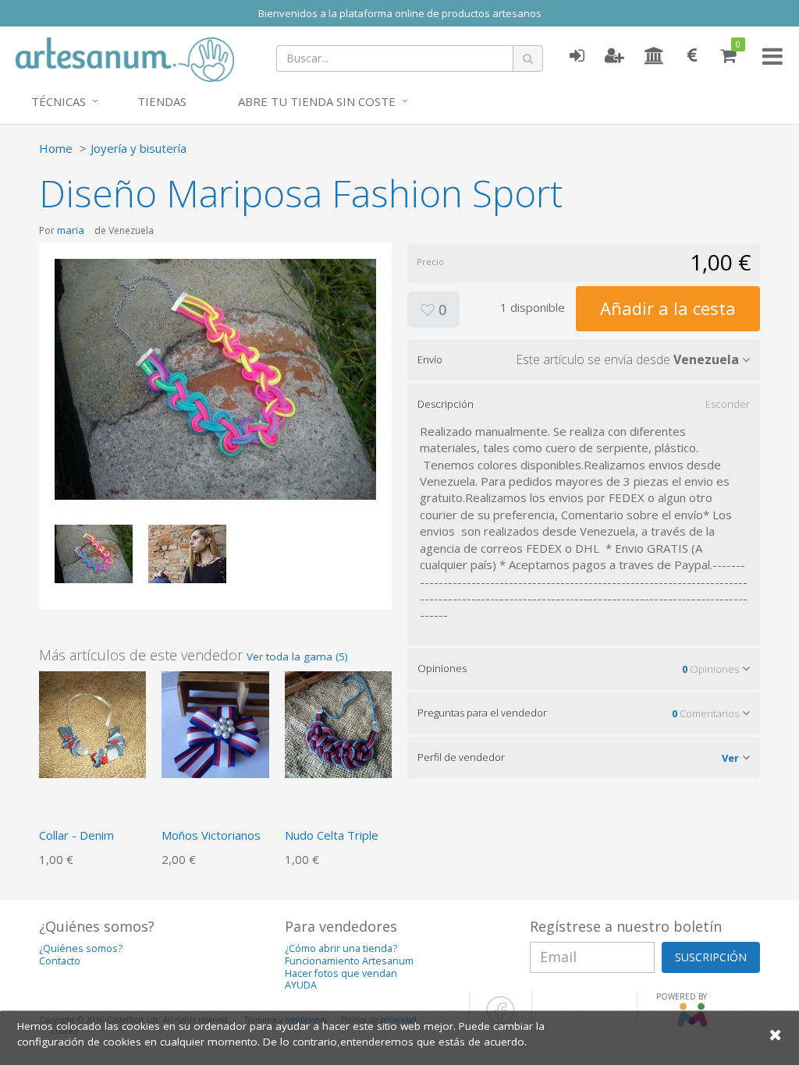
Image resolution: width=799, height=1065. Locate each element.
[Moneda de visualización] (692, 56)
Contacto (59, 961)
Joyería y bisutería (138, 148)
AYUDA (301, 985)
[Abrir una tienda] (654, 56)
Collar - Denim (76, 835)
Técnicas (58, 101)
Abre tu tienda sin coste (317, 101)
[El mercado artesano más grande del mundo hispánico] (125, 57)
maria (70, 230)
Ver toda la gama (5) (297, 656)
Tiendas (161, 101)
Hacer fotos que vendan (341, 973)
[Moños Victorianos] (215, 723)
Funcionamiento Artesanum (349, 961)
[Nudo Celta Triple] (338, 723)
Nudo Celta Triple (331, 835)
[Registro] (614, 56)
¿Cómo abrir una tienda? (341, 948)
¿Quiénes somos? (81, 948)
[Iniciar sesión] (577, 56)
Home (56, 148)
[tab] (583, 359)
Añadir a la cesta (668, 308)
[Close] (775, 1034)
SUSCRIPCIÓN (711, 957)
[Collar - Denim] (92, 723)
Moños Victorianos (211, 835)
